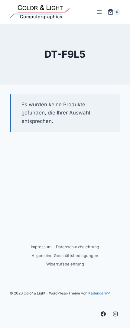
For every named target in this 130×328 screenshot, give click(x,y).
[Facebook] (103, 314)
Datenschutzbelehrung (77, 246)
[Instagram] (115, 314)
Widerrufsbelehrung (65, 264)
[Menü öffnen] (99, 12)
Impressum (41, 246)
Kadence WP (99, 293)
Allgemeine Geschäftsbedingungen (65, 255)
